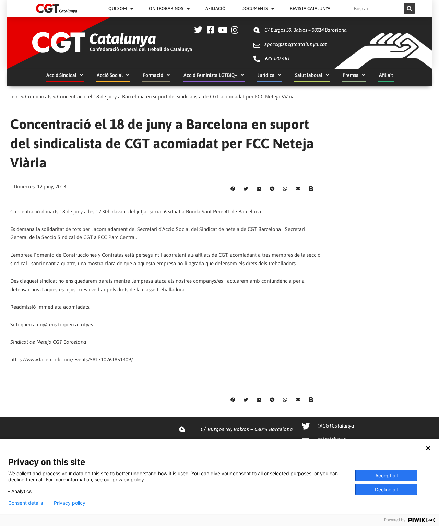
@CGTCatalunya (335, 426)
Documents (254, 8)
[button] (233, 189)
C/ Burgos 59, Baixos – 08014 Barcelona (305, 30)
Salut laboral (308, 75)
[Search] (409, 8)
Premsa (351, 75)
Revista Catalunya (310, 8)
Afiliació (215, 8)
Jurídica (266, 75)
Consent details (25, 503)
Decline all (386, 489)
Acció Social (110, 75)
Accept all (386, 475)
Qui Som (117, 8)
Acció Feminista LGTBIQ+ (210, 75)
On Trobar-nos (166, 8)
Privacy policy (69, 503)
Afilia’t (386, 75)
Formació (153, 75)
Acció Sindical (61, 75)
